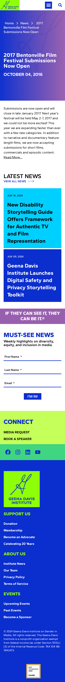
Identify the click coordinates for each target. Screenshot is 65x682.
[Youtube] (37, 452)
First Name (12, 356)
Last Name (12, 370)
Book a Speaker (18, 439)
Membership (13, 530)
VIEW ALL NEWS (15, 181)
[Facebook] (8, 452)
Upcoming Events (17, 604)
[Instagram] (18, 452)
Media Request (17, 432)
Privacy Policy (14, 577)
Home (9, 23)
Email (9, 383)
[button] (48, 5)
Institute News (14, 564)
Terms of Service (16, 584)
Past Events (12, 610)
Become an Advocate (19, 537)
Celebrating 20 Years (19, 544)
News (24, 23)
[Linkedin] (27, 452)
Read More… (13, 157)
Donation (10, 524)
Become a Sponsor (18, 617)
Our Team (11, 570)
